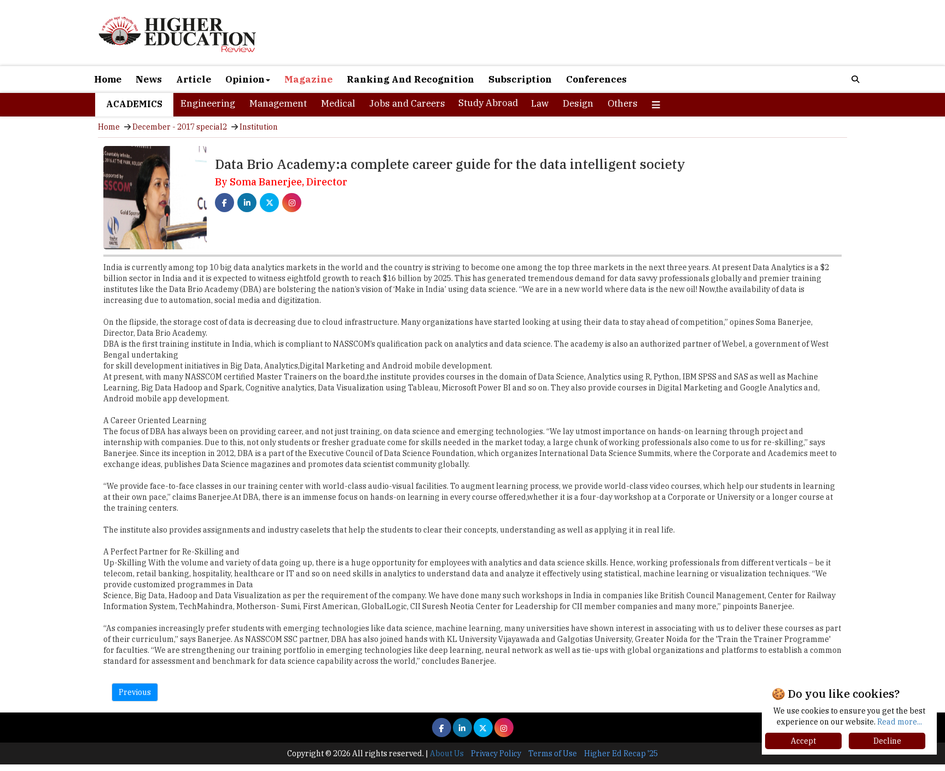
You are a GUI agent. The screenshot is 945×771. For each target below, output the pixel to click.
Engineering (207, 103)
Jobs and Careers (407, 103)
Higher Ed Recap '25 (621, 753)
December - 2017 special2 (179, 127)
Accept (803, 741)
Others (623, 103)
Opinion (245, 79)
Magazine (308, 79)
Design (578, 103)
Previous (135, 692)
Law (540, 103)
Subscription (520, 79)
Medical (338, 103)
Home (107, 79)
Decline (887, 741)
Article (193, 79)
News (149, 79)
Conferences (596, 79)
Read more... (899, 722)
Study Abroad (488, 103)
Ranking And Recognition (410, 79)
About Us (447, 753)
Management (278, 103)
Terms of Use (552, 753)
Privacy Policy (496, 753)
